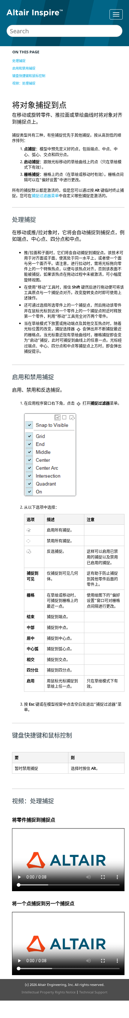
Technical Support (93, 992)
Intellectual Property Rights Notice (49, 992)
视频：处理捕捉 (23, 83)
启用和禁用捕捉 (23, 68)
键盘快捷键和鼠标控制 (28, 75)
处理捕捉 (19, 60)
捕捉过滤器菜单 (45, 195)
